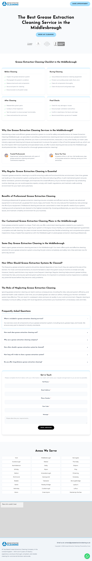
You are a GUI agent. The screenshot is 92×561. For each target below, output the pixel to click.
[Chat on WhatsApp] (87, 556)
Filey (75, 469)
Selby (46, 465)
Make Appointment (80, 3)
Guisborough (46, 488)
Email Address (46, 390)
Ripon (46, 469)
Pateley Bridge (46, 484)
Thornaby (76, 462)
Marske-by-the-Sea (75, 492)
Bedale (16, 481)
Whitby (16, 469)
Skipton (75, 465)
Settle (16, 484)
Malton (16, 473)
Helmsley (16, 488)
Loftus (76, 488)
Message (46, 414)
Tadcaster (46, 481)
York (16, 458)
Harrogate (75, 458)
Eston (16, 492)
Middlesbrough (46, 458)
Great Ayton (46, 492)
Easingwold (46, 477)
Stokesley (76, 477)
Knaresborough (46, 473)
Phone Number (46, 398)
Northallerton (16, 465)
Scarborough (16, 462)
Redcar (46, 462)
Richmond (16, 477)
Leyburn (75, 484)
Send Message (46, 427)
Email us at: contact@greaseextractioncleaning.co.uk (73, 543)
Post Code (46, 406)
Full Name (46, 382)
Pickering (76, 473)
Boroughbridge (76, 481)
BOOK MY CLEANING (46, 34)
